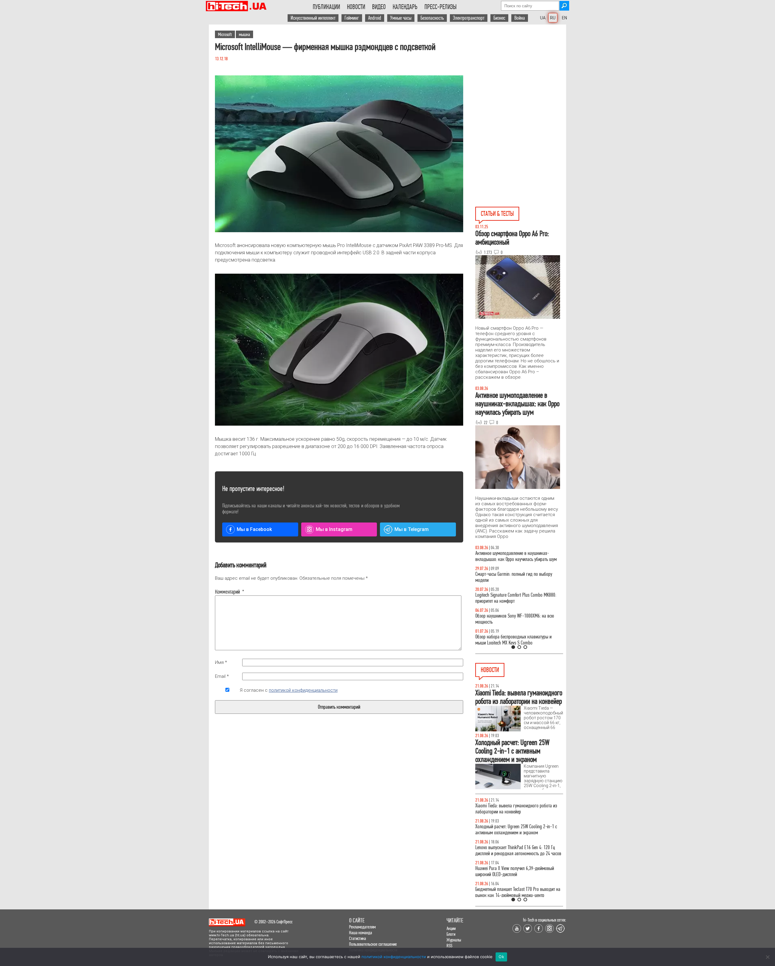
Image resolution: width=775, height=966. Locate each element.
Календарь (405, 7)
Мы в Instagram (334, 529)
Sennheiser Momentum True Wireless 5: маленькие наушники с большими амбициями (518, 856)
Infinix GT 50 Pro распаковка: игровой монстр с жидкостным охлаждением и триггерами (516, 598)
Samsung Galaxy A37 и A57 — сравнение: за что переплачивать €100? (518, 619)
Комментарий (227, 592)
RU (553, 17)
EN (564, 17)
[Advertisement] (520, 79)
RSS (449, 945)
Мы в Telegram (411, 529)
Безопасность (432, 18)
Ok (501, 956)
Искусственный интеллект (313, 18)
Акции (451, 928)
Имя (221, 662)
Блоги (451, 934)
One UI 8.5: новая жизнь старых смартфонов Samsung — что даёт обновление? (514, 556)
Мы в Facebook (254, 529)
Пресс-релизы (440, 7)
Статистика (357, 938)
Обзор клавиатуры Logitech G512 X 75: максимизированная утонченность (508, 577)
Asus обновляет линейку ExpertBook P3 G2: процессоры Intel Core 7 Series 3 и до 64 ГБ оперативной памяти (513, 812)
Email (222, 676)
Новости (356, 7)
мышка (244, 34)
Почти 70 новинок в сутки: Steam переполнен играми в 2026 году (515, 835)
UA (543, 17)
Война (519, 18)
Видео (379, 7)
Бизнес (499, 18)
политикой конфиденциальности (303, 690)
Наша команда (360, 932)
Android (374, 18)
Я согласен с (289, 690)
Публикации (326, 7)
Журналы (454, 940)
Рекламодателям (362, 927)
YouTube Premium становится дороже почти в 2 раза (516, 877)
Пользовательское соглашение (373, 944)
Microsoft (225, 34)
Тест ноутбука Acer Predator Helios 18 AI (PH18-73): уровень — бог (516, 640)
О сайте (356, 920)
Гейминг (352, 18)
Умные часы (400, 18)
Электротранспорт (468, 18)
